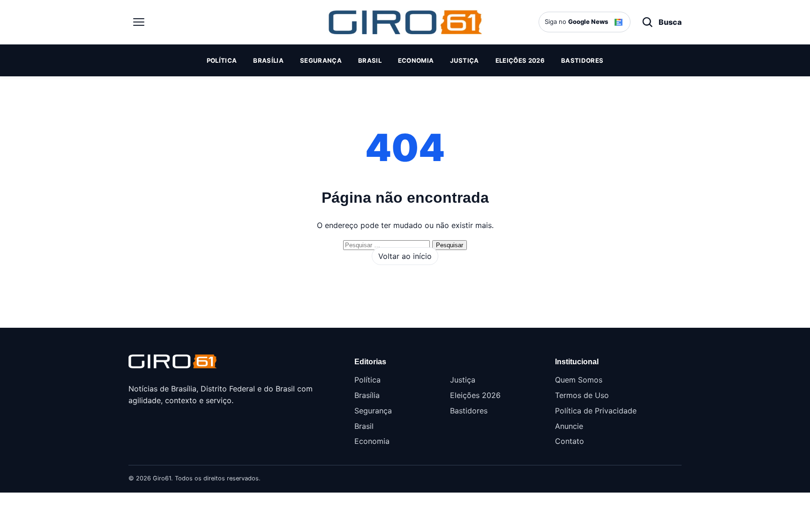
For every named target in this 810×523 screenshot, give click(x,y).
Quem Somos (578, 379)
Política (222, 60)
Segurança (321, 60)
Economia (416, 60)
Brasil (370, 60)
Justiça (464, 60)
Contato (569, 441)
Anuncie (569, 426)
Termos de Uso (582, 395)
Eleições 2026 (520, 60)
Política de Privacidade (596, 410)
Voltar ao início (405, 256)
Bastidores (582, 60)
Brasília (268, 60)
